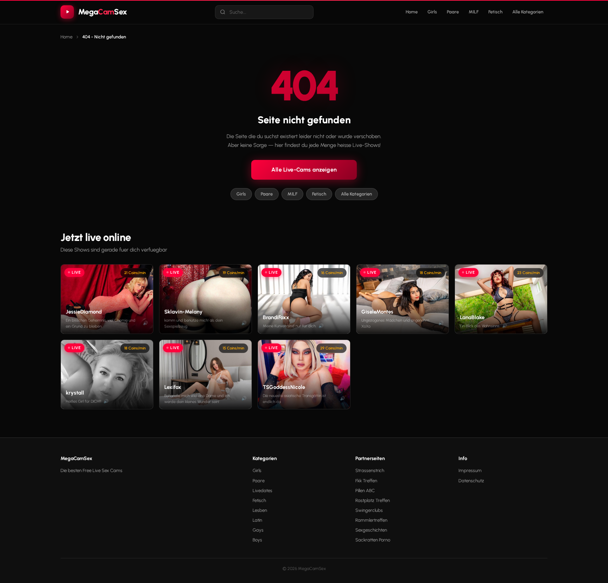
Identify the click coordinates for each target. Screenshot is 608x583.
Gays (258, 530)
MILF (474, 11)
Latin (257, 520)
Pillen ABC (365, 490)
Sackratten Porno (372, 539)
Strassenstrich (369, 470)
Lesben (260, 510)
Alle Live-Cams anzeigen (304, 169)
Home (412, 11)
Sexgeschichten (371, 530)
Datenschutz (471, 480)
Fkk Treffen (366, 480)
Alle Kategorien (527, 11)
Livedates (262, 490)
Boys (257, 539)
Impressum (470, 470)
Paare (453, 11)
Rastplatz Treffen (372, 500)
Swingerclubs (369, 510)
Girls (432, 11)
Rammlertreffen (371, 520)
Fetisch (495, 11)
